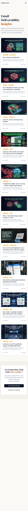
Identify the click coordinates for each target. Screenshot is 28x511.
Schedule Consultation (14, 390)
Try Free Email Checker (14, 385)
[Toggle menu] (25, 2)
